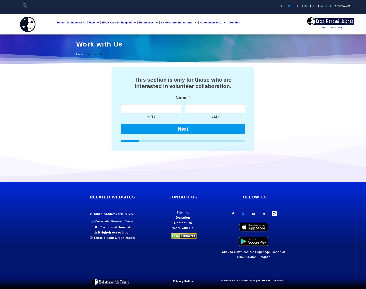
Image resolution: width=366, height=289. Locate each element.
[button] (26, 6)
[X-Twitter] (243, 215)
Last (215, 116)
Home (61, 22)
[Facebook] (233, 215)
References (146, 22)
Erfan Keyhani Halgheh (117, 22)
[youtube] (253, 215)
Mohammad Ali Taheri (81, 22)
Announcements (210, 22)
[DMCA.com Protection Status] (184, 236)
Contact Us (183, 223)
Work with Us (183, 228)
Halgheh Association (114, 232)
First (151, 116)
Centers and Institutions (176, 22)
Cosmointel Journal (114, 227)
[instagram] (274, 214)
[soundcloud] (264, 215)
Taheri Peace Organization (114, 237)
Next (183, 129)
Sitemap (183, 212)
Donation (234, 22)
